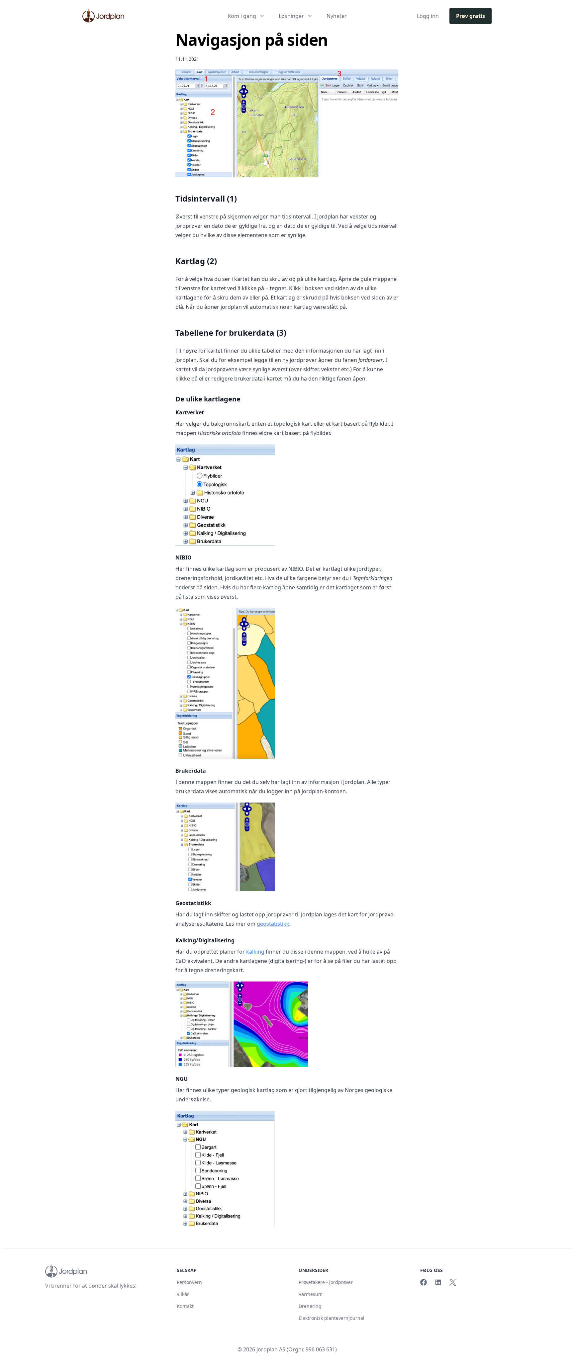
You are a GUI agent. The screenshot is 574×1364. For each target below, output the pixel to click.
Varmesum (311, 1294)
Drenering (310, 1306)
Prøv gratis (470, 16)
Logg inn (428, 16)
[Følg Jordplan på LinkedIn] (438, 1282)
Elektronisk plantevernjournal (331, 1318)
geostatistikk (273, 923)
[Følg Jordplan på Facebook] (423, 1282)
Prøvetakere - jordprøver (326, 1282)
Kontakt (185, 1306)
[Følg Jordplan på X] (452, 1282)
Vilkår (183, 1294)
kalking (255, 951)
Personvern (189, 1282)
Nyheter (337, 16)
